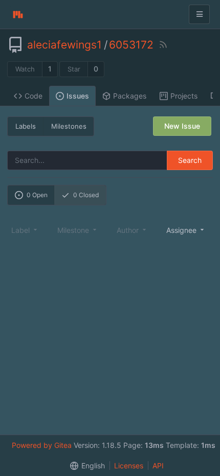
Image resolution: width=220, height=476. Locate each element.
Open (37, 195)
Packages (129, 95)
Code (33, 95)
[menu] (186, 230)
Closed (86, 195)
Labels (25, 126)
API (158, 465)
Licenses (128, 465)
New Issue (182, 126)
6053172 (131, 45)
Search (190, 160)
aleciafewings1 (64, 45)
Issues (78, 95)
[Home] (18, 14)
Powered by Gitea (42, 445)
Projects (183, 95)
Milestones (68, 126)
